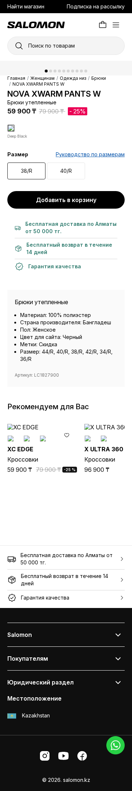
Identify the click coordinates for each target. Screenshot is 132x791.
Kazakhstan (35, 715)
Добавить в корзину (66, 200)
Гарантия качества (45, 597)
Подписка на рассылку (96, 6)
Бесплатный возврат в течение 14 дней (64, 579)
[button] (46, 71)
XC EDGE (20, 449)
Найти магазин (25, 6)
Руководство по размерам (90, 154)
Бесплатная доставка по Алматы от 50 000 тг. (67, 559)
